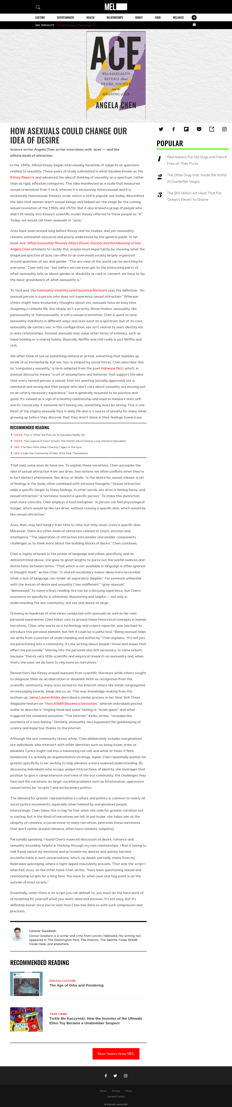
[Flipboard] (186, 129)
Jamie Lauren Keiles (44, 697)
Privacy (116, 1090)
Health (90, 17)
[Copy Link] (211, 129)
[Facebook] (173, 129)
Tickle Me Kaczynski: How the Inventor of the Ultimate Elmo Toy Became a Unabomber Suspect (95, 1020)
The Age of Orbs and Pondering (76, 985)
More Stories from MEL (116, 1053)
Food (158, 17)
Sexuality (47, 25)
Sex (37, 25)
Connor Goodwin (66, 25)
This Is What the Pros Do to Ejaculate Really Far (49, 435)
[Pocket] (199, 129)
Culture (40, 17)
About (103, 1090)
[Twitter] (161, 129)
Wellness (178, 17)
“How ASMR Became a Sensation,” (71, 703)
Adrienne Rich (112, 368)
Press (129, 1090)
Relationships (115, 17)
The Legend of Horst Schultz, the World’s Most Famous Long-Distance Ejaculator (70, 441)
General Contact (116, 1096)
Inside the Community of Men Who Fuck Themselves (51, 453)
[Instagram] (224, 129)
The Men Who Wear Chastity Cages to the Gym (48, 447)
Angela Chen (20, 249)
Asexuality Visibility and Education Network (72, 290)
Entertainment (65, 17)
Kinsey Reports (22, 177)
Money (139, 17)
